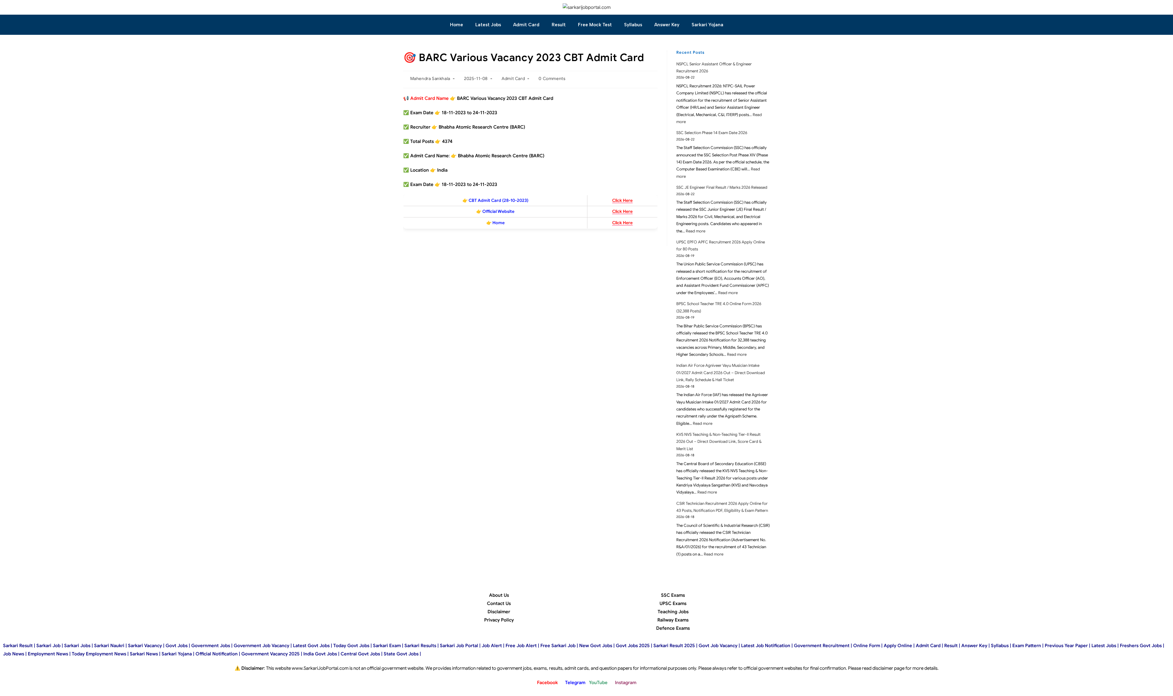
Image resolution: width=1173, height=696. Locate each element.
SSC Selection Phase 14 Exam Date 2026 (711, 132)
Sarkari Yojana (707, 24)
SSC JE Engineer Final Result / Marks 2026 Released (721, 187)
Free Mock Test (595, 24)
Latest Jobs (488, 24)
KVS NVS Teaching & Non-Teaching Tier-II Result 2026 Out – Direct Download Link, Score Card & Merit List (719, 441)
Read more (695, 231)
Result (559, 24)
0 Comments (552, 78)
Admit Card (526, 24)
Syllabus (633, 24)
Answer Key (666, 24)
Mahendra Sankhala (430, 78)
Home (456, 24)
